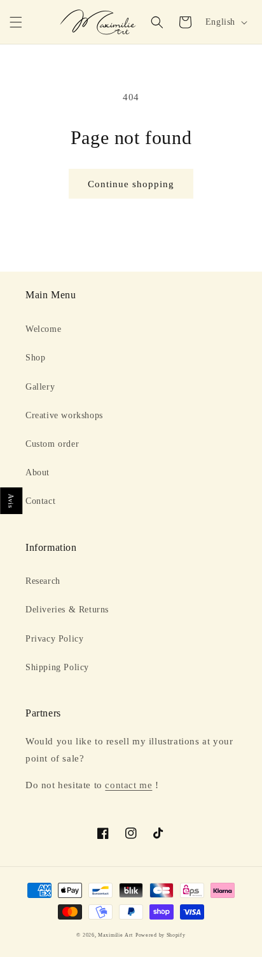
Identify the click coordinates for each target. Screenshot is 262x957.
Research (42, 581)
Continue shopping (131, 184)
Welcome (43, 329)
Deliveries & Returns (67, 609)
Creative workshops (64, 415)
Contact (40, 501)
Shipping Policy (57, 667)
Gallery (40, 387)
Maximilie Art (115, 935)
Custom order (52, 444)
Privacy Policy (54, 639)
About (37, 472)
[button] (16, 22)
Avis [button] (11, 501)
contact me (128, 785)
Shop (35, 357)
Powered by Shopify (160, 935)
